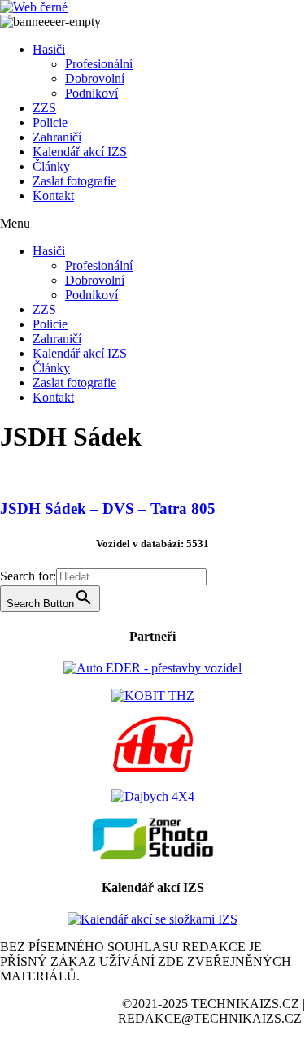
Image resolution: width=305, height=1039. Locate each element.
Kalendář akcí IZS (80, 152)
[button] (152, 223)
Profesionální (99, 64)
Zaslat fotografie (74, 181)
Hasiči (49, 49)
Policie (50, 122)
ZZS (44, 108)
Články (51, 166)
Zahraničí (57, 137)
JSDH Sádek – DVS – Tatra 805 (108, 508)
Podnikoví (91, 93)
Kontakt (53, 195)
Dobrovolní (94, 78)
